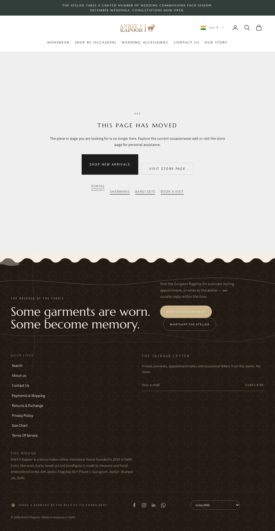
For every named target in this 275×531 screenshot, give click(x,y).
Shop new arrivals (110, 164)
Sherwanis (120, 191)
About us (19, 375)
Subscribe (254, 385)
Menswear (58, 42)
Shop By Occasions (96, 42)
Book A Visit (172, 191)
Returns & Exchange (27, 405)
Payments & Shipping (28, 395)
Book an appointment (186, 312)
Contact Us (187, 42)
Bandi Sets (145, 191)
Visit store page (167, 168)
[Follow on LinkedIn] (153, 505)
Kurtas (97, 186)
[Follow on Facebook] (134, 505)
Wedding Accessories (145, 42)
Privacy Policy (22, 415)
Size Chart (20, 425)
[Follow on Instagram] (144, 505)
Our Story (216, 42)
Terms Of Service (25, 435)
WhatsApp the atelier (189, 324)
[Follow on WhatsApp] (163, 505)
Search (17, 365)
